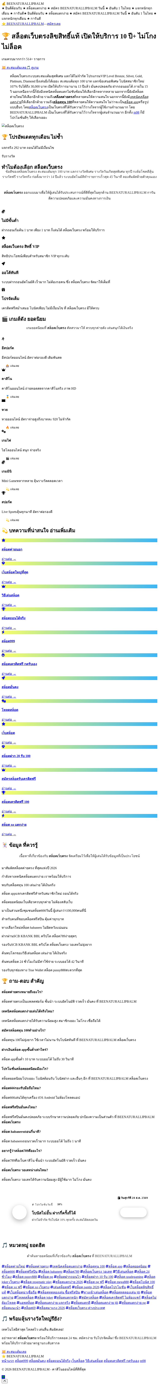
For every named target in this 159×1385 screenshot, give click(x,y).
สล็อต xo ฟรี (13, 1287)
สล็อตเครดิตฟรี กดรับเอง (121, 1361)
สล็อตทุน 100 (95, 1266)
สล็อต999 (21, 1361)
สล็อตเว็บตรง (38, 107)
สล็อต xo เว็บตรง (37, 1287)
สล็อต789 (72, 1271)
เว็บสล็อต (77, 1361)
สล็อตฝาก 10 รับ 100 (98, 1277)
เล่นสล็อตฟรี (62, 1287)
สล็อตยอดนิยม (136, 1266)
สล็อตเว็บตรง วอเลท (97, 1271)
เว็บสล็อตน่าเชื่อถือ (23, 1292)
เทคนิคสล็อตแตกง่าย (67, 1266)
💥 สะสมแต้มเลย (14, 67)
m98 (136, 112)
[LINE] (3, 1377)
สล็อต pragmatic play (37, 1282)
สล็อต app (115, 1266)
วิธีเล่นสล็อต (124, 1271)
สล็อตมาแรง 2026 (52, 1308)
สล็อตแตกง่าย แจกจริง (54, 1302)
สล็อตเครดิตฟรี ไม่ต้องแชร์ (121, 1297)
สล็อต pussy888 (26, 1277)
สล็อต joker (45, 1297)
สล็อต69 (30, 1308)
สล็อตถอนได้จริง (58, 1361)
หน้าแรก (8, 1361)
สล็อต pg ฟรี (95, 1282)
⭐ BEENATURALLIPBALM (23, 24)
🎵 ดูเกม (32, 67)
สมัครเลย (53, 24)
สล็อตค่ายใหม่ (15, 1266)
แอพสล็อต (26, 1302)
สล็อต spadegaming (130, 1277)
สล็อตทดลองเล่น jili (126, 1292)
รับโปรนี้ (135, 1212)
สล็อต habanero (51, 1271)
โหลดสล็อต (25, 1297)
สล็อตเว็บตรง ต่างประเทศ (87, 1308)
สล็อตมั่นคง (37, 1361)
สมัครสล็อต (90, 1297)
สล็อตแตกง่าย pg (134, 1302)
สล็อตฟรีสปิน (28, 1271)
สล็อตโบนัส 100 (143, 1282)
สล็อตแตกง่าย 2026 (69, 1282)
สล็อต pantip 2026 (87, 1287)
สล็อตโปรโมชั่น (114, 1287)
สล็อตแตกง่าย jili (106, 1302)
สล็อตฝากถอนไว (69, 1277)
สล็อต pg (47, 1277)
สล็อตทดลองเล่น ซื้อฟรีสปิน (60, 1292)
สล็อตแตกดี (82, 1302)
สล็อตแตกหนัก (67, 1297)
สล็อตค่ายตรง (39, 1266)
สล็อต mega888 (118, 1282)
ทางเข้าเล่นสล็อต (96, 1292)
